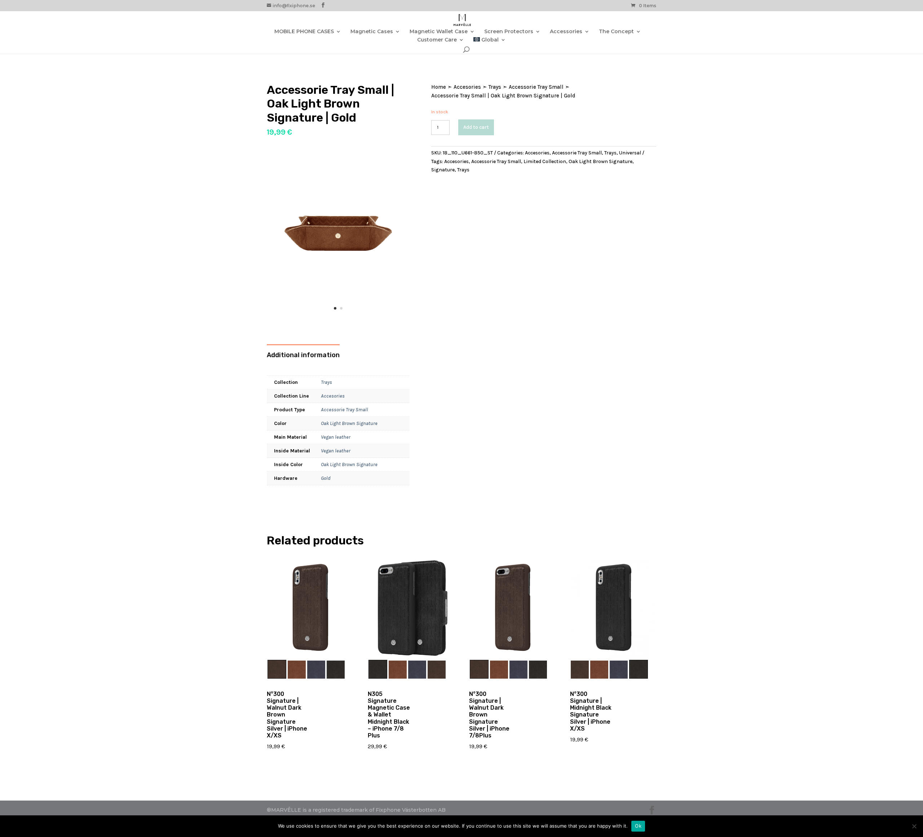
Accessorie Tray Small (344, 410)
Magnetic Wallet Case (439, 32)
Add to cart (476, 127)
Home (438, 87)
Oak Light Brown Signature (349, 423)
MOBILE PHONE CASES (304, 32)
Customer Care (437, 40)
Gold (326, 478)
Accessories (566, 32)
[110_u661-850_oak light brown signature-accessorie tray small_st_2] (338, 320)
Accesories (333, 396)
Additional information (303, 355)
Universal (630, 153)
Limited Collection (545, 161)
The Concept (616, 32)
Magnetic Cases (371, 32)
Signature (443, 170)
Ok (638, 826)
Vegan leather (335, 437)
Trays (326, 382)
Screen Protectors (508, 32)
